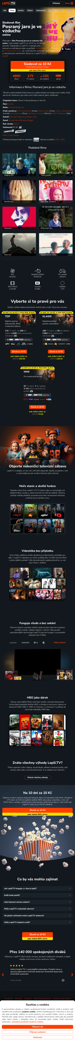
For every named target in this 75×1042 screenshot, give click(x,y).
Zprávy (69, 10)
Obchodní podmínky (42, 998)
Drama (10, 104)
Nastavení (37, 1037)
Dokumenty (40, 10)
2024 (16, 124)
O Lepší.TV (8, 998)
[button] (3, 974)
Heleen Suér (31, 117)
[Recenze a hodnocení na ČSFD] (20, 127)
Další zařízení (60, 642)
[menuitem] (66, 49)
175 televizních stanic (13, 51)
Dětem (30, 10)
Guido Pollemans (59, 113)
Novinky (18, 998)
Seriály (21, 10)
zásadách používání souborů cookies (27, 1022)
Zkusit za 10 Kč (38, 810)
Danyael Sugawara (16, 107)
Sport (61, 10)
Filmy (12, 10)
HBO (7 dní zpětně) (11, 135)
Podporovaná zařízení (62, 998)
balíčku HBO (59, 139)
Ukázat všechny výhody (37, 777)
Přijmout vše (37, 1027)
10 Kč (4, 56)
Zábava (52, 10)
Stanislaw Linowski (36, 113)
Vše (4, 10)
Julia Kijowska (16, 113)
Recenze (28, 998)
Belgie (30, 120)
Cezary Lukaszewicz (63, 111)
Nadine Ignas (43, 111)
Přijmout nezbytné (37, 1032)
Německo (23, 120)
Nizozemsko (14, 120)
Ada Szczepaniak (24, 111)
